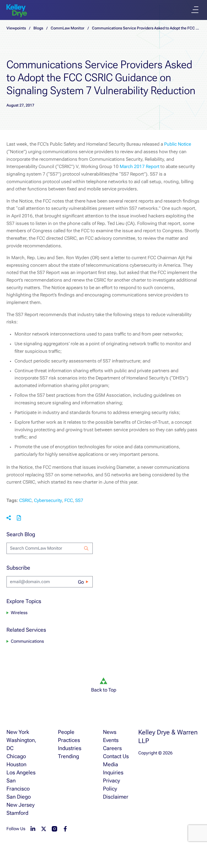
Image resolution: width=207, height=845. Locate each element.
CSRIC (25, 500)
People (66, 732)
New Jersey (20, 805)
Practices (69, 740)
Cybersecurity (48, 500)
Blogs (38, 28)
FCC (68, 500)
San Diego (18, 796)
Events (111, 740)
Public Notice (177, 144)
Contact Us (116, 756)
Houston (16, 764)
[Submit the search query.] (86, 548)
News (109, 732)
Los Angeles (21, 772)
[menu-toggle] (195, 9)
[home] (16, 10)
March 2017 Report (139, 166)
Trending (68, 756)
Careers (112, 748)
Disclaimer (115, 796)
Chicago (16, 756)
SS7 (79, 500)
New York (17, 732)
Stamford (17, 813)
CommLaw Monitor (67, 28)
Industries (69, 748)
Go (81, 582)
